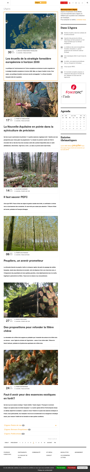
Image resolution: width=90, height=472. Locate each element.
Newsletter (64, 452)
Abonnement (79, 452)
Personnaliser (82, 468)
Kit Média (49, 452)
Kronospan (64, 148)
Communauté (36, 452)
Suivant (49, 442)
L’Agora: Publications (12, 433)
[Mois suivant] (81, 116)
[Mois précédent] (65, 116)
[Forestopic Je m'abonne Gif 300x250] (73, 93)
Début (7, 442)
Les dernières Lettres (65, 456)
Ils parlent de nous (22, 456)
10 (44, 442)
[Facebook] (73, 3)
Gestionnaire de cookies (52, 465)
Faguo (69, 148)
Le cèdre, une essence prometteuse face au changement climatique (74, 62)
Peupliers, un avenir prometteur (23, 260)
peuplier (76, 145)
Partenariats (22, 452)
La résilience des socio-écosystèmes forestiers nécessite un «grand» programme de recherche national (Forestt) (74, 49)
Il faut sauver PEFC (16, 197)
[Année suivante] (84, 116)
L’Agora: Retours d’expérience (16, 429)
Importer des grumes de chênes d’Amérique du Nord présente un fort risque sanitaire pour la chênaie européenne (74, 40)
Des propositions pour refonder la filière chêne (29, 329)
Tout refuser (71, 468)
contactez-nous (81, 20)
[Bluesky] (76, 3)
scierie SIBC (64, 146)
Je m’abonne (64, 3)
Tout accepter (61, 468)
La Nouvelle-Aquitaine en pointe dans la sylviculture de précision (28, 128)
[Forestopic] (40, 2)
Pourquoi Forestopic (7, 453)
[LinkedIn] (79, 3)
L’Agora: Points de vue (13, 425)
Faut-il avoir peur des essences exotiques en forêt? (30, 396)
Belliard (70, 146)
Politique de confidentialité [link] (45, 470)
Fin (55, 442)
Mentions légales (14, 465)
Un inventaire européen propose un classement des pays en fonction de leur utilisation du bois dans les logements (74, 74)
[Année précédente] (62, 116)
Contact (49, 455)
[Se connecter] (69, 3)
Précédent (14, 442)
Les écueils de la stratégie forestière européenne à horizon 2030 (28, 60)
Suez (82, 146)
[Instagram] (82, 3)
